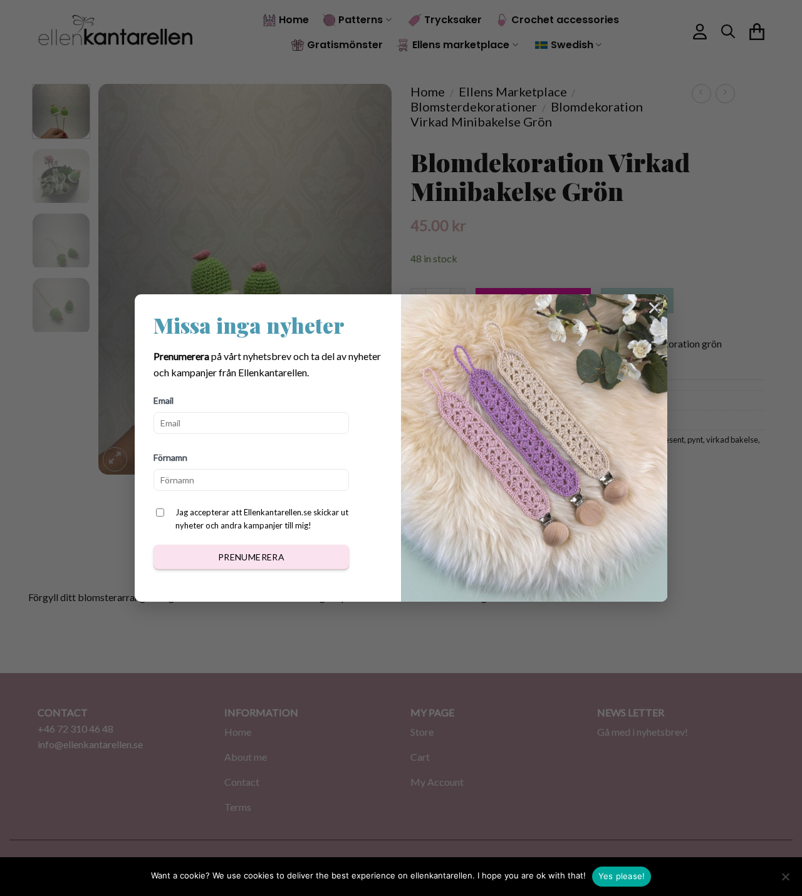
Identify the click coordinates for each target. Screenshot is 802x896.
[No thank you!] (785, 880)
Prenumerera (251, 557)
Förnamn (170, 457)
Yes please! (621, 876)
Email (164, 400)
